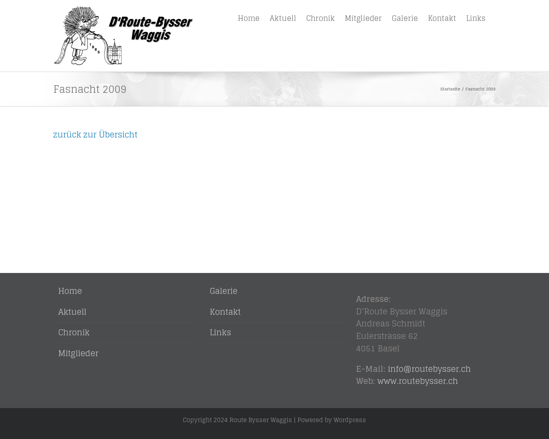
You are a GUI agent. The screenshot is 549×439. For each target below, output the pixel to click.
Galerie (224, 291)
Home (70, 291)
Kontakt (225, 312)
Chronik (74, 332)
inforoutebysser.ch (429, 369)
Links (220, 332)
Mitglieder (78, 353)
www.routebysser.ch (417, 381)
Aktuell (72, 312)
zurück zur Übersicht (95, 134)
